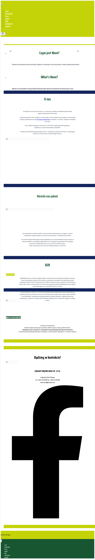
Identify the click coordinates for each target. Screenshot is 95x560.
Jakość (7, 19)
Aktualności (8, 13)
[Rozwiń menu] (3, 33)
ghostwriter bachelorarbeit (43, 119)
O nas (7, 16)
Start (7, 11)
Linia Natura (9, 24)
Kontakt (7, 26)
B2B (6, 21)
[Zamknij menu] (1, 540)
